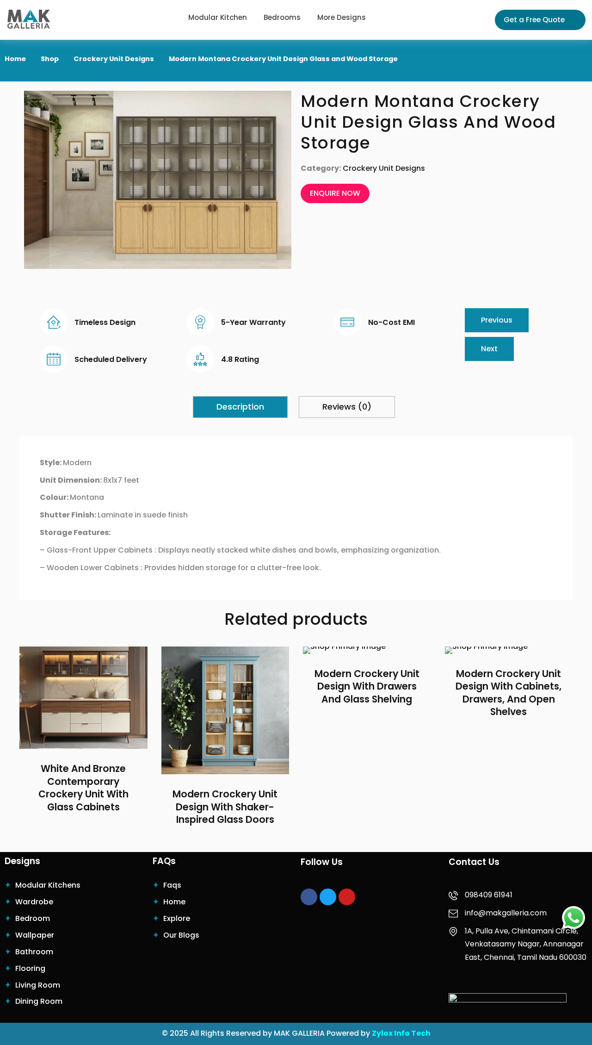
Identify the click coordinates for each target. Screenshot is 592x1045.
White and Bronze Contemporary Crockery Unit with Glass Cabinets (83, 788)
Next (489, 348)
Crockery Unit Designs (114, 58)
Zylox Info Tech (401, 1033)
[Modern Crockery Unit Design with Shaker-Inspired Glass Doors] (225, 711)
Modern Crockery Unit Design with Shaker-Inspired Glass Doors (225, 807)
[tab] (240, 406)
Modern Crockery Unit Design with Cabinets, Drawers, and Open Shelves (508, 693)
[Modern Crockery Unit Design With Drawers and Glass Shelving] (367, 650)
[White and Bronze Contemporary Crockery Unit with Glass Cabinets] (83, 698)
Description (240, 406)
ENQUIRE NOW (335, 193)
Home (15, 58)
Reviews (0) (346, 406)
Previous (496, 320)
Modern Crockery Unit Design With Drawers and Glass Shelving (366, 687)
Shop (50, 58)
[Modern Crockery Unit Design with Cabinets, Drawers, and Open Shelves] (509, 650)
